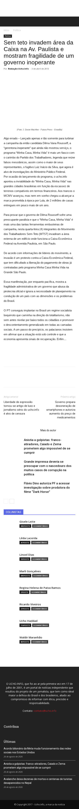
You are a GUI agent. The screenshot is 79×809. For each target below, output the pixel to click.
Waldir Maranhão (30, 637)
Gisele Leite (27, 521)
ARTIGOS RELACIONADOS (21, 430)
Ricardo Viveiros (30, 604)
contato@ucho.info (45, 710)
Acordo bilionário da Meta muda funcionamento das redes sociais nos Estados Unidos (37, 750)
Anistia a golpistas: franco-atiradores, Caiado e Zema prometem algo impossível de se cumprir (34, 765)
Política (17, 30)
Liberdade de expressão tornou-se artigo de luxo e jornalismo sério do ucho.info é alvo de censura (21, 407)
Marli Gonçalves (30, 571)
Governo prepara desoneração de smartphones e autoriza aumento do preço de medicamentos (60, 409)
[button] (74, 21)
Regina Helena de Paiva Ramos (40, 588)
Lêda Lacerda (28, 538)
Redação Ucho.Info (18, 68)
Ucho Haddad (28, 621)
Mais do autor (48, 430)
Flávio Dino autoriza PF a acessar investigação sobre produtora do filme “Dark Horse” (47, 487)
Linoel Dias (26, 554)
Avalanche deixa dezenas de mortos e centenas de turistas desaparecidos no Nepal (38, 781)
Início (6, 30)
